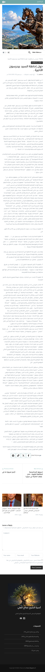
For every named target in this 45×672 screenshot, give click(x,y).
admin (41, 74)
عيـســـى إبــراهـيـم (33, 59)
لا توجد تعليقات (28, 74)
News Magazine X (31, 668)
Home (41, 59)
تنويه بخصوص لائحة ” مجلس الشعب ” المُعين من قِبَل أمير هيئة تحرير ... (11, 510)
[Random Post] (8, 52)
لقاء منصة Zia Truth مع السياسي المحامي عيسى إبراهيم (31, 510)
